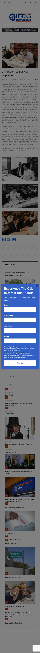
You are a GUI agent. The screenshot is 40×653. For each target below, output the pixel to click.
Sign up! (20, 363)
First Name (8, 315)
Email (6, 305)
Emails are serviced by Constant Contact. (14, 357)
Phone (6, 336)
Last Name (8, 326)
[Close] (37, 285)
